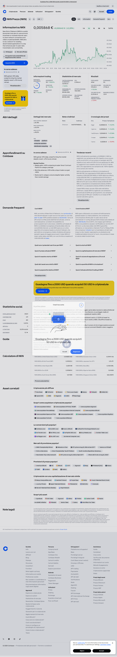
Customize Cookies (105, 644)
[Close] (113, 643)
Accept (101, 651)
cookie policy (81, 643)
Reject (82, 651)
